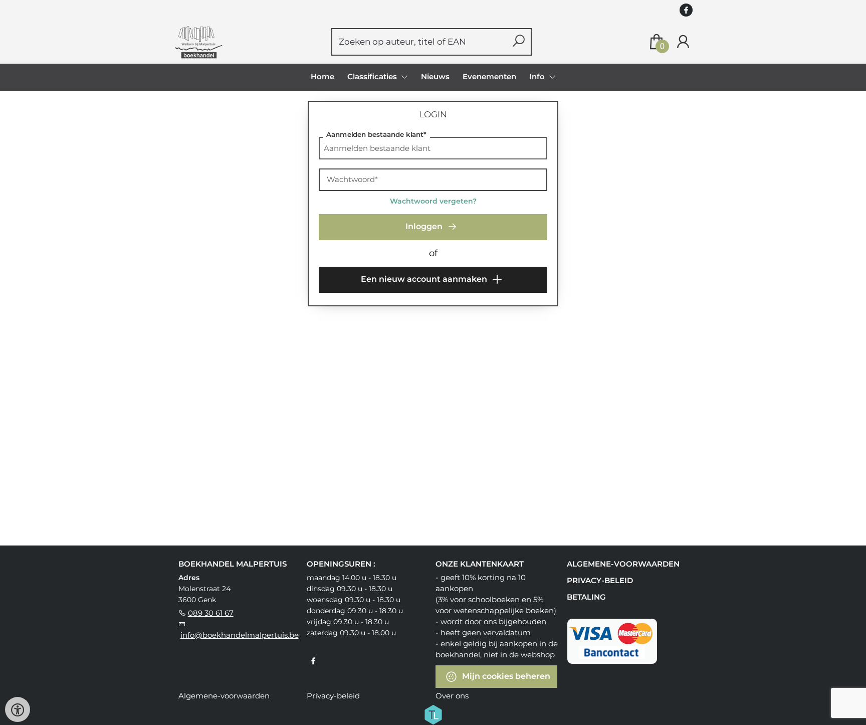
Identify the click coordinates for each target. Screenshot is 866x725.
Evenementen (489, 76)
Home (322, 76)
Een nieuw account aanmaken (425, 279)
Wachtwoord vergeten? (433, 201)
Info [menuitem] (538, 76)
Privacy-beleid (600, 580)
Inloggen (425, 226)
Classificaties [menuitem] (373, 76)
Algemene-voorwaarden (623, 564)
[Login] (683, 42)
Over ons (452, 695)
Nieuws (435, 76)
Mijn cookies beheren (505, 675)
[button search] (518, 42)
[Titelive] (433, 713)
